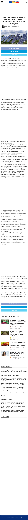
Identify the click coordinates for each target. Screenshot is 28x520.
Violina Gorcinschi (15, 326)
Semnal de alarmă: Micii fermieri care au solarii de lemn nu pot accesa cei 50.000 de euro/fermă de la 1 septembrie (13, 394)
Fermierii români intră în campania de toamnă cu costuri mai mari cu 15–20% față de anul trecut (12, 403)
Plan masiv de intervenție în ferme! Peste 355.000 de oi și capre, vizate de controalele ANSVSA (14, 374)
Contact (8, 517)
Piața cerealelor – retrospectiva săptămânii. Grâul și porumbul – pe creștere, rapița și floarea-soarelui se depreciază (13, 379)
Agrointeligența (6, 366)
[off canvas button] (2, 2)
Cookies (12, 517)
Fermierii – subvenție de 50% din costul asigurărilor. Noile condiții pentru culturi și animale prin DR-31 (13, 384)
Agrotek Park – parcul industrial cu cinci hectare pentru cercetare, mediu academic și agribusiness (17, 334)
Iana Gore (7, 26)
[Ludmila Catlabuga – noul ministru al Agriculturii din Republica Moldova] (5, 353)
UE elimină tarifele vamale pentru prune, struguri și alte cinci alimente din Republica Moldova (18, 322)
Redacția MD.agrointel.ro (17, 338)
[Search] (26, 2)
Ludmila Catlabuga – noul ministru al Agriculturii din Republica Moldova (17, 353)
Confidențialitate (18, 517)
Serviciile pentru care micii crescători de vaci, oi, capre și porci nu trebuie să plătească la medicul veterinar (12, 411)
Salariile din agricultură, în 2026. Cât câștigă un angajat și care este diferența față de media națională (14, 370)
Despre (4, 517)
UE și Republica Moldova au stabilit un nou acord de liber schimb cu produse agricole (18, 344)
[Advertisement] (14, 8)
